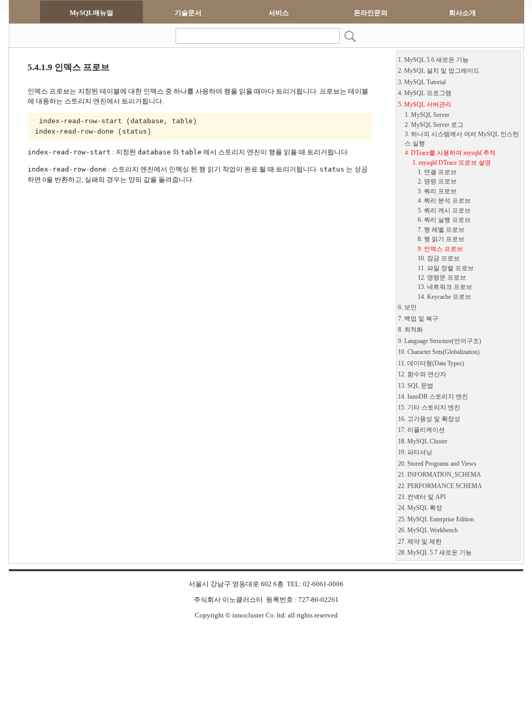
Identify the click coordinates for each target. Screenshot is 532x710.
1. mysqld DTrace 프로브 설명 (452, 163)
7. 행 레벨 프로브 (441, 230)
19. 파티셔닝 (415, 452)
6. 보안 (407, 307)
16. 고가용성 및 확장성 (429, 419)
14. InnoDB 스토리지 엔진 (433, 396)
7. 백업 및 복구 (418, 318)
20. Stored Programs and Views (437, 464)
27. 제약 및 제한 (420, 541)
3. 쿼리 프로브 (437, 191)
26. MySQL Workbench (428, 530)
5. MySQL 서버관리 (424, 104)
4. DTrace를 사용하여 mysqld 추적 (450, 153)
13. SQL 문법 (415, 386)
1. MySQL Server (427, 115)
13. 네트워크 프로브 (445, 287)
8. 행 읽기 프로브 (441, 239)
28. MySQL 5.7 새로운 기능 (435, 552)
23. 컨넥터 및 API (422, 497)
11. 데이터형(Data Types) (431, 363)
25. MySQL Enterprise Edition (436, 519)
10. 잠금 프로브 (439, 258)
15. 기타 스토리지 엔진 (429, 407)
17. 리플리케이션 (421, 430)
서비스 (279, 13)
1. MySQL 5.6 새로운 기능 (433, 60)
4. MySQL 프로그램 (424, 93)
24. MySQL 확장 (420, 508)
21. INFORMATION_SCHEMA (439, 474)
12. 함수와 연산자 (422, 374)
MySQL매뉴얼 (91, 13)
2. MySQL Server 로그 (434, 125)
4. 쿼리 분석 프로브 (444, 201)
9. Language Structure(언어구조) (439, 341)
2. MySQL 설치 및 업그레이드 (439, 71)
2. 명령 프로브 (437, 181)
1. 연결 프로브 (437, 172)
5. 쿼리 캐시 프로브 (444, 210)
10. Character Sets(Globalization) (439, 352)
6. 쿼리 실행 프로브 (444, 220)
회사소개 (462, 13)
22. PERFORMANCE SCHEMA (440, 486)
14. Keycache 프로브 (444, 297)
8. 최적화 (410, 329)
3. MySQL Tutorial (422, 82)
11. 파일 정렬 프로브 (446, 268)
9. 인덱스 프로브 (440, 249)
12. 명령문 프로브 (442, 277)
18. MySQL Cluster (422, 441)
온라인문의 (371, 13)
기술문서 (188, 13)
